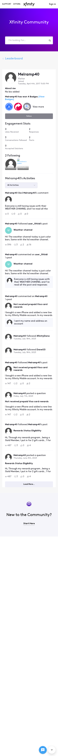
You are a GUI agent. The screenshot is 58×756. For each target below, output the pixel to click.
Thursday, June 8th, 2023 (25, 458)
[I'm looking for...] (49, 40)
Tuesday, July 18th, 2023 (25, 339)
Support (6, 4)
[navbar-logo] (29, 4)
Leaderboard (14, 58)
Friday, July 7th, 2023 (23, 396)
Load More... (29, 484)
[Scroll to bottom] (52, 750)
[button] (7, 214)
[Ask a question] (43, 750)
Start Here (29, 523)
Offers (16, 4)
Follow (29, 116)
